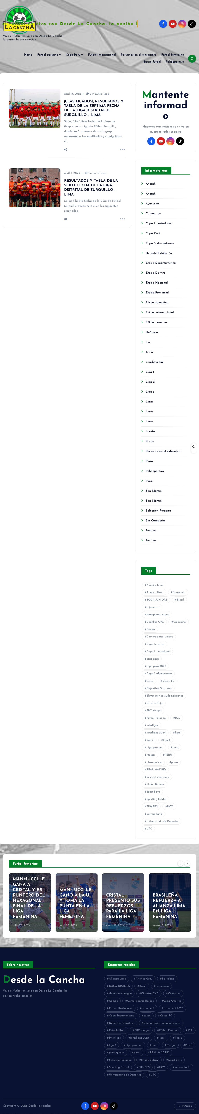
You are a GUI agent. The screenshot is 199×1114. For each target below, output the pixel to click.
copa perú (153, 658)
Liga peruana (155, 747)
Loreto (150, 431)
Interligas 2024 (156, 732)
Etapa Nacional (157, 282)
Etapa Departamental (161, 263)
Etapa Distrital (156, 273)
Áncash (151, 183)
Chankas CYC (155, 622)
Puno (149, 481)
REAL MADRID (156, 769)
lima (175, 747)
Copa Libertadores (158, 223)
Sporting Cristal (156, 799)
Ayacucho (152, 203)
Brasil (180, 599)
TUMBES (152, 806)
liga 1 (178, 732)
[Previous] (180, 863)
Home (28, 54)
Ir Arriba (187, 1106)
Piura (149, 461)
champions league (158, 614)
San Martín (154, 491)
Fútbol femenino (172, 54)
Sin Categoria (155, 520)
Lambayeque (155, 362)
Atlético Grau (155, 592)
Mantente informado (165, 105)
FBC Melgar (154, 710)
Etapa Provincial (157, 292)
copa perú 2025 (156, 666)
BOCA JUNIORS (157, 599)
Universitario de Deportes (163, 821)
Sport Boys (153, 791)
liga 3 (166, 740)
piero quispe (154, 762)
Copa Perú (73, 54)
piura (174, 762)
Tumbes (151, 530)
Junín (149, 352)
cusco (150, 681)
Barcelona (179, 592)
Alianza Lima (155, 585)
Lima (149, 401)
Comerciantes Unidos (160, 636)
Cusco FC (169, 681)
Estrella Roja (155, 703)
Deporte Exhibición (159, 253)
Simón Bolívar (155, 784)
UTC (149, 828)
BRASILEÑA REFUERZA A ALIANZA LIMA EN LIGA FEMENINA (169, 906)
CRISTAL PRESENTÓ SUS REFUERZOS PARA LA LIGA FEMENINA (123, 906)
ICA (177, 718)
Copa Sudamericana (160, 243)
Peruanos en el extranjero (138, 54)
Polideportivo (175, 61)
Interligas (152, 725)
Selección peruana (158, 777)
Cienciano (179, 622)
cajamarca (153, 607)
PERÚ (168, 754)
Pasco (150, 441)
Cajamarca (153, 213)
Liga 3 (150, 391)
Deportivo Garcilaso (159, 688)
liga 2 (150, 740)
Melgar (151, 754)
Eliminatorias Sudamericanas (165, 695)
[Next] (187, 863)
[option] (30, 902)
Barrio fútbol (152, 61)
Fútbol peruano (47, 54)
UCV (170, 806)
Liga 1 (150, 372)
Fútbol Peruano (156, 718)
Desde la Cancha (44, 980)
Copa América (155, 644)
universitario (154, 814)
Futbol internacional (102, 54)
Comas (151, 629)
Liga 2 (150, 382)
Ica (148, 342)
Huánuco (152, 332)
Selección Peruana (158, 510)
